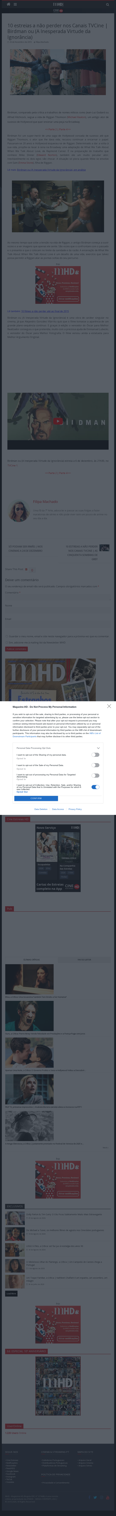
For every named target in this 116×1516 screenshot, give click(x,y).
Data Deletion (40, 809)
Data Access (58, 809)
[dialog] (58, 758)
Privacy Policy (75, 809)
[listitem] (58, 748)
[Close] (110, 707)
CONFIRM (36, 798)
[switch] (95, 755)
